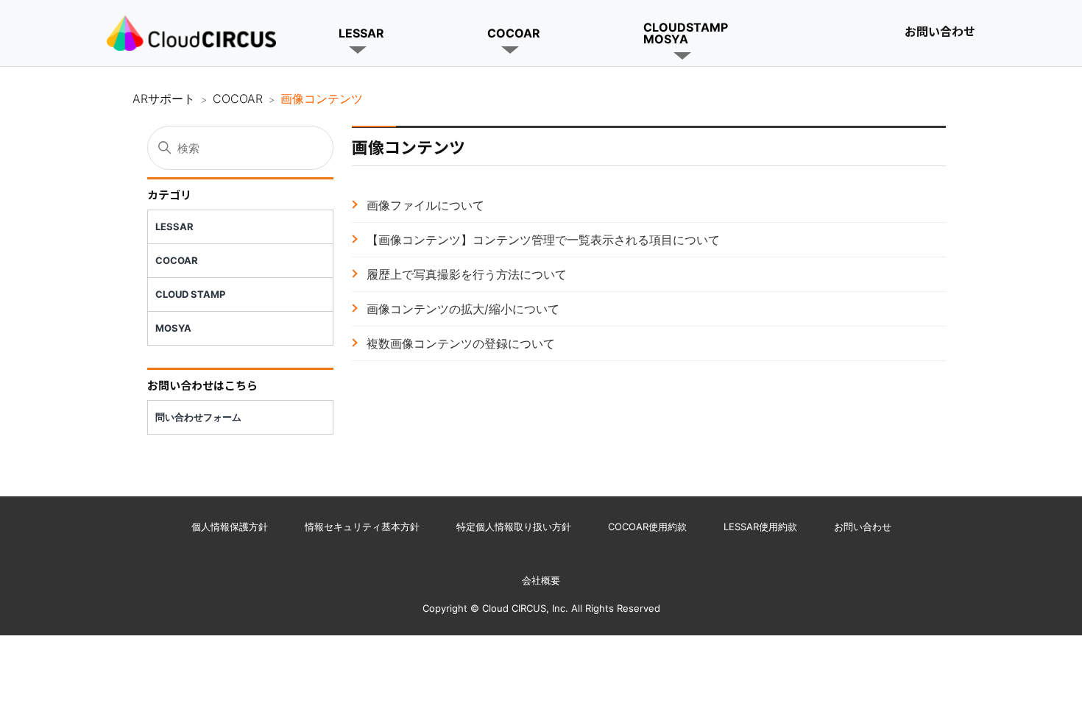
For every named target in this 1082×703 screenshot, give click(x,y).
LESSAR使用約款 (760, 526)
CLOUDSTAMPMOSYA (685, 33)
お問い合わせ (940, 31)
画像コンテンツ (321, 98)
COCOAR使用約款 (647, 526)
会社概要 (541, 580)
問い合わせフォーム (198, 417)
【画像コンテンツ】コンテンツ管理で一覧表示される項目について (543, 239)
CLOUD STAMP (190, 294)
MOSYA (173, 328)
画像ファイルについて (425, 205)
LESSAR (361, 33)
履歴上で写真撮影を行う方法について (467, 274)
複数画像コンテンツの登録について (461, 343)
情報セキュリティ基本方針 (362, 526)
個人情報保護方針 (229, 526)
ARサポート (163, 98)
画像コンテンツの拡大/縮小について (463, 308)
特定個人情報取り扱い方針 (513, 526)
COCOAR (513, 33)
